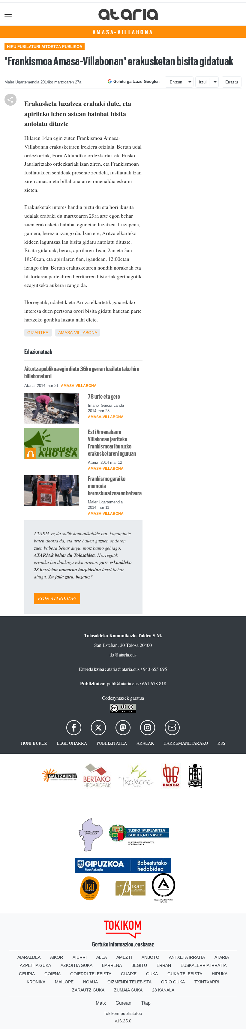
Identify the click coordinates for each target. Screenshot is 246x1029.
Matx (101, 1003)
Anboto (150, 957)
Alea (101, 957)
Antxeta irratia (187, 957)
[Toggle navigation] (8, 14)
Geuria (27, 973)
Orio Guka (173, 981)
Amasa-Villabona (123, 32)
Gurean (123, 1003)
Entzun (176, 82)
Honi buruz (34, 743)
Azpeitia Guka (35, 965)
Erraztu (231, 82)
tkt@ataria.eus (123, 654)
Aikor (56, 957)
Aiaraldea (28, 957)
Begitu (139, 965)
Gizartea (37, 332)
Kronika (36, 981)
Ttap (146, 1003)
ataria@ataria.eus (123, 669)
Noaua (90, 981)
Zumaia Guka (128, 990)
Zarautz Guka (88, 990)
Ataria (221, 957)
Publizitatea (112, 743)
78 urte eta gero (104, 396)
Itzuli (203, 82)
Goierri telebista (90, 973)
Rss (221, 743)
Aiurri (80, 957)
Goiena (52, 973)
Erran (164, 965)
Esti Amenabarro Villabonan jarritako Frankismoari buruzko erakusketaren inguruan (112, 442)
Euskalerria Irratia (203, 965)
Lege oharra (72, 743)
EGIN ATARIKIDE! (57, 598)
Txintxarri (206, 981)
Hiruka (219, 973)
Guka (152, 973)
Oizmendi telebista (129, 981)
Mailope (64, 981)
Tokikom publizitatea (123, 1013)
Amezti (124, 957)
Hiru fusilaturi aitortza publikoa (44, 46)
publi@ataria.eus (123, 683)
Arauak (145, 743)
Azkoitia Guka (76, 965)
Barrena (112, 965)
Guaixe (128, 973)
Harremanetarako (186, 743)
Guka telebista (184, 973)
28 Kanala (163, 990)
